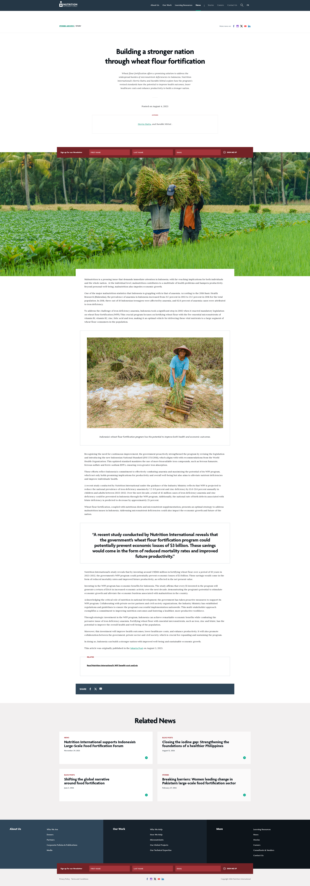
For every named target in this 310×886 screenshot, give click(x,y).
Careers (220, 5)
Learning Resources (183, 5)
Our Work (167, 5)
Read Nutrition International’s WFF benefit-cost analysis (112, 665)
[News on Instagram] (237, 26)
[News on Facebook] (233, 26)
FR (248, 5)
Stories (211, 5)
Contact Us (232, 5)
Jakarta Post (136, 648)
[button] (241, 5)
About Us (155, 5)
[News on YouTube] (245, 26)
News (198, 5)
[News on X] (241, 26)
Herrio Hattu (144, 124)
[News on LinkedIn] (249, 26)
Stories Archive (66, 26)
